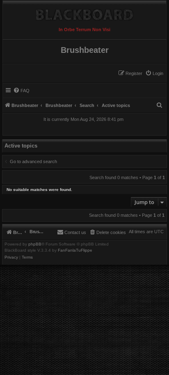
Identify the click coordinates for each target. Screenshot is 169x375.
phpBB (34, 244)
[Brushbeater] (84, 12)
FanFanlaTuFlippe (75, 250)
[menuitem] (154, 73)
